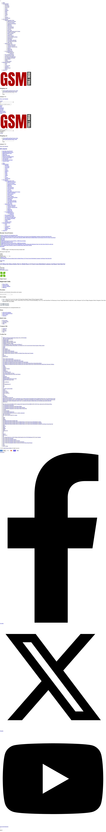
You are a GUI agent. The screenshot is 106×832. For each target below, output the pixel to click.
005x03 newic (5, 356)
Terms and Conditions (6, 312)
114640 (3, 366)
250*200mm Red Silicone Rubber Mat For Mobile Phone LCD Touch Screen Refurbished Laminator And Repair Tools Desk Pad (32, 264)
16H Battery (4, 396)
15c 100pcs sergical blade (7, 388)
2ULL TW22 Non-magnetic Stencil (9, 439)
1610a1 (3, 389)
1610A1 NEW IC (5, 393)
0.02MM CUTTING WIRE (7, 343)
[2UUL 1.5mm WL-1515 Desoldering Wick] (9, 235)
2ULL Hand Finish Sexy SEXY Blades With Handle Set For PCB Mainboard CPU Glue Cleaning (21, 437)
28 (2, 432)
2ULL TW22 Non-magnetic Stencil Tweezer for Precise (13, 441)
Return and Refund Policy (7, 313)
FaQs (3, 331)
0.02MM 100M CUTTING (7, 341)
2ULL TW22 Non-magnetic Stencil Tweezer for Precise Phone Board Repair (17, 442)
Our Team (4, 330)
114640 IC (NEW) (6, 368)
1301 (3, 380)
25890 (3, 427)
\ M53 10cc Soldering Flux (7, 338)
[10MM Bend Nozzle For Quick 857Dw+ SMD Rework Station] (13, 243)
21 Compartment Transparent (8, 405)
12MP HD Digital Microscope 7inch (9, 378)
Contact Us (4, 328)
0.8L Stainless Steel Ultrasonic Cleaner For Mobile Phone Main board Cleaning (17, 353)
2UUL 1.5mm (5, 446)
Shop (3, 323)
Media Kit (4, 287)
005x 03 (4, 355)
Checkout (6, 98)
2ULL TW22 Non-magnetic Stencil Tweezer (11, 440)
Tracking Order (5, 321)
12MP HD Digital (5, 377)
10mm (3, 365)
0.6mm (3, 347)
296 (3, 436)
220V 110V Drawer (6, 414)
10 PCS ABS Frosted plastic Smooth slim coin (11, 359)
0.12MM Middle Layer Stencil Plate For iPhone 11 (12, 344)
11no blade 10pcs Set (6, 372)
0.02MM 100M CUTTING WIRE (9, 342)
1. (2, 357)
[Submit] (12, 294)
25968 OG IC (5, 430)
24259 (3, 417)
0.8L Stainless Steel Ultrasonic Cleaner (9, 352)
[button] (2, 268)
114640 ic (4, 367)
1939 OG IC (4, 401)
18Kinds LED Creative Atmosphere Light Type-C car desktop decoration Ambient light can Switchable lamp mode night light (26, 400)
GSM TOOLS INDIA (7, 448)
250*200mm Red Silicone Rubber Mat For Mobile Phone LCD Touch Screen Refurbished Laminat (21, 421)
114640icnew (5, 370)
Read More (2, 246)
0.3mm (3, 346)
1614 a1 (4, 395)
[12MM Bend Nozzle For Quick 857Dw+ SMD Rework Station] (13, 240)
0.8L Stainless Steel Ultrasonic (8, 351)
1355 (3, 383)
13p (3, 387)
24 (2, 416)
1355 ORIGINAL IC (6, 384)
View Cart (2, 98)
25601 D (4, 426)
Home (3, 248)
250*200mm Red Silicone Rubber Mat (9, 420)
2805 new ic (4, 435)
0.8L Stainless (5, 348)
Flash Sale (4, 322)
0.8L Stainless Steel (6, 349)
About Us (4, 329)
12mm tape (4, 376)
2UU (3, 443)
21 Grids (4, 409)
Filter (1, 253)
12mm (3, 375)
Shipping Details (5, 285)
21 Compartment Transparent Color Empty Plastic (12, 406)
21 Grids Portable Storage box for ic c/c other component (13, 412)
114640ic (4, 369)
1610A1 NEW (5, 391)
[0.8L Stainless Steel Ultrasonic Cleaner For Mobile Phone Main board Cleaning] (16, 245)
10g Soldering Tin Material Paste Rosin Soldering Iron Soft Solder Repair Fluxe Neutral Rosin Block (22, 363)
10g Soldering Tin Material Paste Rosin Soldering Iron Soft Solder (15, 362)
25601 (3, 425)
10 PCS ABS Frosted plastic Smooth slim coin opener (12, 360)
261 (3, 431)
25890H (4, 428)
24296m (4, 419)
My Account (4, 320)
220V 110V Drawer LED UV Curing (9, 415)
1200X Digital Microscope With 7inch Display (11, 374)
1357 (3, 385)
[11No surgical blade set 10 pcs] (6, 242)
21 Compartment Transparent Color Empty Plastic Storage (13, 407)
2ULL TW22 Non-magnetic (7, 438)
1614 (3, 394)
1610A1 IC (4, 390)
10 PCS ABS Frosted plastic (7, 358)
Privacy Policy (5, 284)
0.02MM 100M (5, 339)
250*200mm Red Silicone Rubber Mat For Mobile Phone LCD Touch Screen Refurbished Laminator (22, 422)
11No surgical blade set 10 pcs (8, 373)
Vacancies (4, 315)
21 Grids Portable (5, 410)
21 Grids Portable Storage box (8, 411)
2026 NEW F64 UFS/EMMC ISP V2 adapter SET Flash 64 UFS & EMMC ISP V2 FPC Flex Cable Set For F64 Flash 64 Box (27, 404)
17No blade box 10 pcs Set (7, 397)
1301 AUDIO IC (5, 381)
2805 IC (4, 433)
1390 (3, 386)
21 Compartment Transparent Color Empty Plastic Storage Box (14, 408)
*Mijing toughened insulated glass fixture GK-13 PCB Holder (14, 337)
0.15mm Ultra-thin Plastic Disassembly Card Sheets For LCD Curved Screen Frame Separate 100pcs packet (23, 345)
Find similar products (4, 269)
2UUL (3, 445)
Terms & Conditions (6, 286)
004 (3, 354)
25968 (3, 429)
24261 (3, 418)
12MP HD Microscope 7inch (8, 379)
